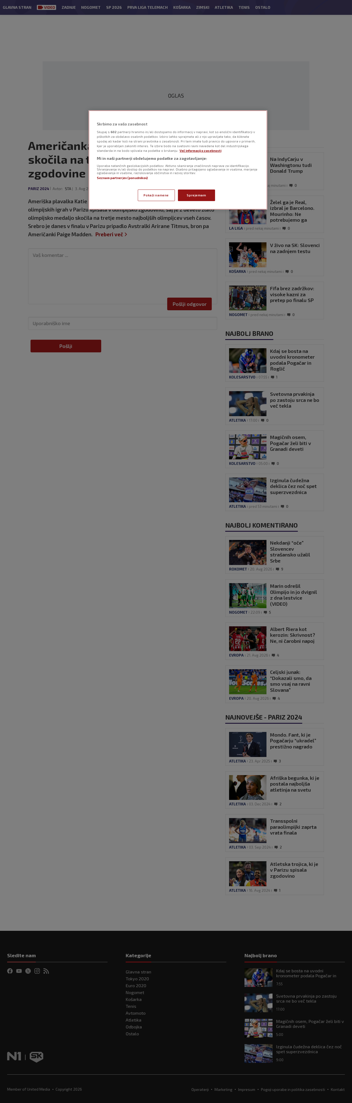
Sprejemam (196, 195)
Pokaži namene (156, 195)
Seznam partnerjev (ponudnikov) (122, 178)
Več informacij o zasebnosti (200, 150)
